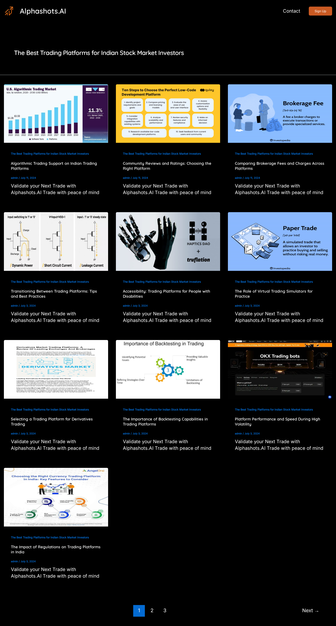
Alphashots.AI (43, 10)
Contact (291, 11)
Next (310, 610)
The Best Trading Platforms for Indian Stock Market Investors (50, 153)
